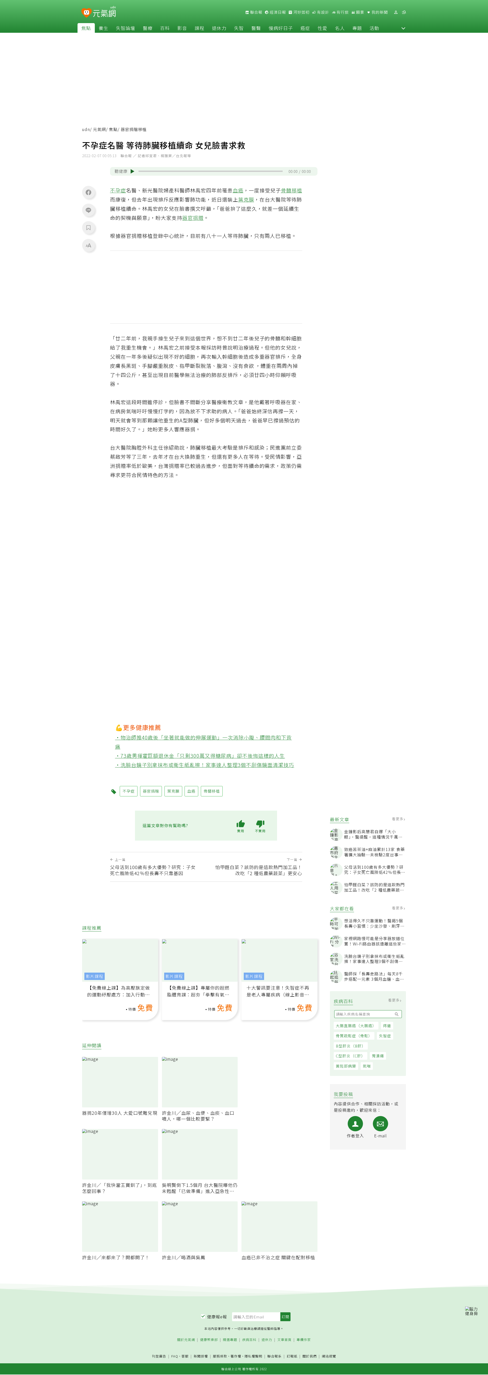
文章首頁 (284, 1340)
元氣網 (99, 129)
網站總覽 (329, 1356)
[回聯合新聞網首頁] (86, 13)
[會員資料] (396, 12)
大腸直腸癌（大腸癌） (356, 1025)
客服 (185, 1356)
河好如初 (301, 12)
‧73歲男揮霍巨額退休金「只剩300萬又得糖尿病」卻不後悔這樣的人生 (200, 755)
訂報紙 (292, 1356)
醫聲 (256, 28)
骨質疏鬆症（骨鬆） (354, 1035)
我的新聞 (379, 12)
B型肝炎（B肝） (351, 1046)
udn (86, 129)
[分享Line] (88, 210)
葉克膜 (246, 199)
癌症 (305, 28)
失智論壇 (125, 28)
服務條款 (220, 1356)
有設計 (322, 12)
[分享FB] (88, 192)
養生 (103, 28)
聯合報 (255, 12)
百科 (165, 28)
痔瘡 (387, 1025)
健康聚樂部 (209, 1340)
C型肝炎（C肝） (350, 1055)
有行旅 (342, 12)
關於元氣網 (186, 1340)
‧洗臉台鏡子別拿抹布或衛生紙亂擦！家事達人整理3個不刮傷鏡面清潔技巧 (204, 764)
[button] (403, 28)
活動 (374, 28)
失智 (239, 28)
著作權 (236, 1356)
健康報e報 (217, 1316)
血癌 (238, 190)
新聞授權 (201, 1356)
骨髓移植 (291, 190)
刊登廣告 (159, 1356)
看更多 (398, 819)
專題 (357, 28)
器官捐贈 (193, 217)
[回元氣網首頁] (104, 12)
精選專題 (230, 1340)
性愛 (322, 28)
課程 (199, 28)
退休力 (219, 28)
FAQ (174, 1356)
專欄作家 (304, 1340)
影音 (182, 28)
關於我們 (309, 1356)
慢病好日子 (281, 28)
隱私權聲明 (253, 1356)
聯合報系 (274, 1356)
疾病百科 (249, 1340)
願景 (359, 12)
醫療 (147, 28)
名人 (340, 28)
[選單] (404, 12)
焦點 (86, 28)
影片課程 (94, 976)
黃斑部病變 (346, 1066)
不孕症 (118, 190)
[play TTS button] (132, 171)
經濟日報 (277, 12)
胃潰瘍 (378, 1055)
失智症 (385, 1035)
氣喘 (367, 1066)
